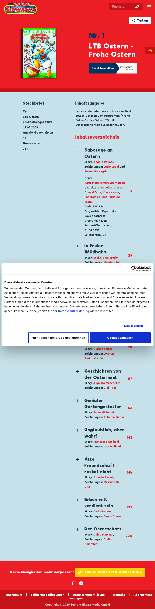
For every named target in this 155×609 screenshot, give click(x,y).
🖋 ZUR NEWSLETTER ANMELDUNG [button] (110, 572)
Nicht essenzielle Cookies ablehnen (58, 337)
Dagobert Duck (111, 187)
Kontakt (119, 594)
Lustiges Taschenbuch (21, 8)
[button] (100, 160)
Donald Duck (92, 192)
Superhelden (116, 182)
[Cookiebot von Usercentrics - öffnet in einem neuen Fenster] (134, 268)
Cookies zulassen (120, 337)
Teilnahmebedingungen (47, 594)
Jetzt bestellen (103, 68)
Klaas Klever (111, 192)
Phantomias (92, 197)
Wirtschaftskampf (96, 182)
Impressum (14, 594)
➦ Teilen (140, 20)
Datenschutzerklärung (73, 311)
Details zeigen (133, 325)
